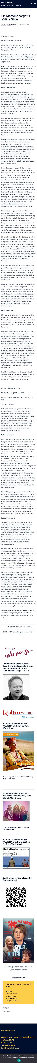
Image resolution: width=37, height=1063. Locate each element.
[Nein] (35, 1058)
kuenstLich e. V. (8, 2)
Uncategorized (6, 26)
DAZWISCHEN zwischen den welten (19, 627)
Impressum (6, 1011)
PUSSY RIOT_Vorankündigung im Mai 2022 (17, 632)
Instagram (6, 1008)
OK (19, 1060)
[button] (31, 4)
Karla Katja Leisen (10, 24)
